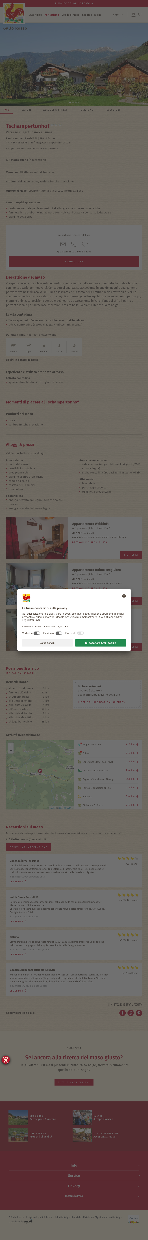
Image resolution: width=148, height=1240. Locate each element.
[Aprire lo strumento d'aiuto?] (6, 1060)
